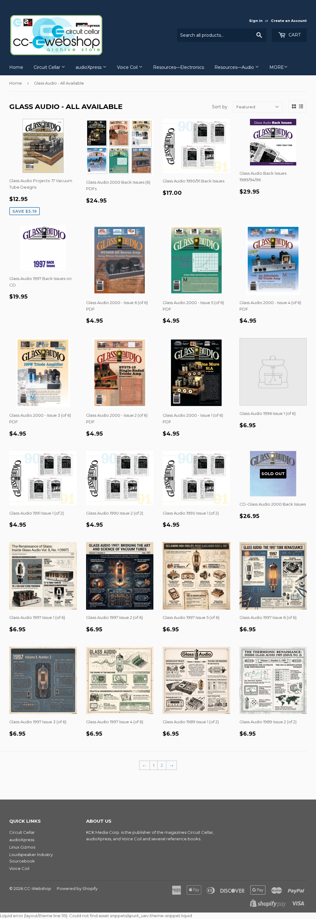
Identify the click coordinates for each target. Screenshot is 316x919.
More (276, 67)
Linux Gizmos (22, 847)
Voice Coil (128, 67)
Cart (294, 35)
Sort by (219, 107)
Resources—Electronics (178, 67)
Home (16, 67)
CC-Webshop (37, 888)
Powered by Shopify (77, 888)
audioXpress (89, 67)
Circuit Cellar (47, 67)
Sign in (256, 21)
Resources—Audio (234, 67)
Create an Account (289, 21)
